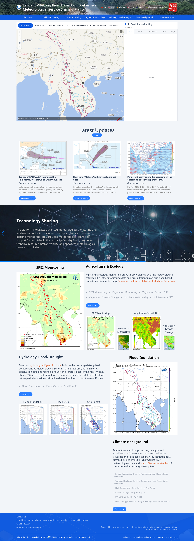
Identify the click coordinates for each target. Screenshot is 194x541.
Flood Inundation (31, 386)
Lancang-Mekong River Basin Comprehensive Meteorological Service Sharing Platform (60, 7)
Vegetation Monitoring (124, 292)
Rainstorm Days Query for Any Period (131, 492)
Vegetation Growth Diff (155, 292)
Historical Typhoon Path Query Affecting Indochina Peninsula (142, 501)
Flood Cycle (52, 386)
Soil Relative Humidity (136, 297)
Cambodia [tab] (152, 31)
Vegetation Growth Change (104, 297)
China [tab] (139, 31)
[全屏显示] (20, 39)
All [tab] (130, 31)
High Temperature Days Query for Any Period (135, 488)
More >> (97, 135)
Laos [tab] (164, 31)
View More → (93, 305)
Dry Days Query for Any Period (128, 497)
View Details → (27, 198)
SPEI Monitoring (98, 292)
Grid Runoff (70, 386)
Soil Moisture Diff (162, 297)
